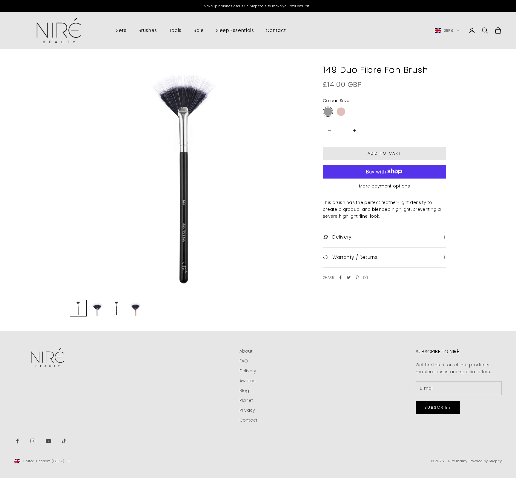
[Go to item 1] (78, 308)
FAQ (243, 361)
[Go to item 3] (116, 308)
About (246, 351)
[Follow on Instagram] (33, 441)
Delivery (248, 371)
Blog (244, 391)
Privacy (247, 410)
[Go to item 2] (97, 308)
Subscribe (437, 407)
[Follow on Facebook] (17, 441)
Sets (121, 30)
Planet (246, 400)
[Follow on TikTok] (64, 441)
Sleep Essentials (235, 30)
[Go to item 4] (135, 308)
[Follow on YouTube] (48, 441)
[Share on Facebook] (340, 277)
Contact (276, 30)
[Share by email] (365, 277)
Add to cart (384, 153)
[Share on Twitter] (348, 277)
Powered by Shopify (485, 461)
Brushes (148, 30)
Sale (199, 30)
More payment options (384, 186)
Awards (247, 381)
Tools (175, 30)
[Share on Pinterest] (357, 277)
